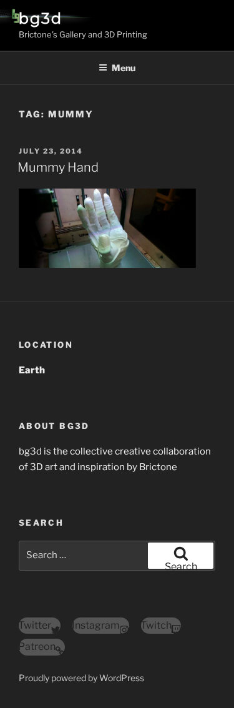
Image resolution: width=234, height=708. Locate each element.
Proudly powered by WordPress (81, 677)
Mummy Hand (58, 167)
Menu (123, 67)
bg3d (40, 18)
